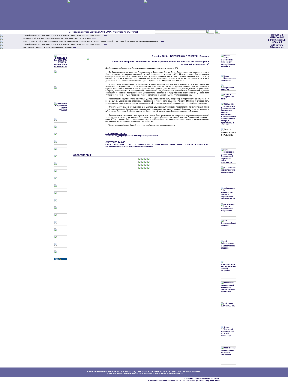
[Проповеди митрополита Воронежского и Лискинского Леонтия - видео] (60, 83)
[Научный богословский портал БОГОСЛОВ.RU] (60, 225)
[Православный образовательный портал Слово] (60, 232)
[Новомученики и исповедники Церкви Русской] (60, 137)
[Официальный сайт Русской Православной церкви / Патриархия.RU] (60, 122)
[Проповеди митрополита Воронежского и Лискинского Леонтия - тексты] (60, 99)
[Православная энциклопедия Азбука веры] (60, 217)
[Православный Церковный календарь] (60, 129)
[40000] (11, 45)
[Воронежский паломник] (60, 188)
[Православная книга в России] (60, 239)
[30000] (11, 48)
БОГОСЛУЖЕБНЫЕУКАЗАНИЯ (276, 41)
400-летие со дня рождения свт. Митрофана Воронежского (131, 136)
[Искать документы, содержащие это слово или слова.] (210, 32)
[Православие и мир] (60, 210)
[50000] (11, 42)
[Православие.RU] (60, 203)
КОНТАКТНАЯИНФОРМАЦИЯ (277, 36)
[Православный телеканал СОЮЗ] (60, 159)
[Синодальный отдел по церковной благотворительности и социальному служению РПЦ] (60, 144)
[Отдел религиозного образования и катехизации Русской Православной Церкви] (60, 151)
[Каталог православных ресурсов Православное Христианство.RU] (60, 247)
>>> (105, 35)
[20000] (11, 39)
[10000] (11, 36)
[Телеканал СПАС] (60, 166)
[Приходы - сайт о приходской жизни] (60, 195)
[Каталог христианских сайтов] (60, 254)
